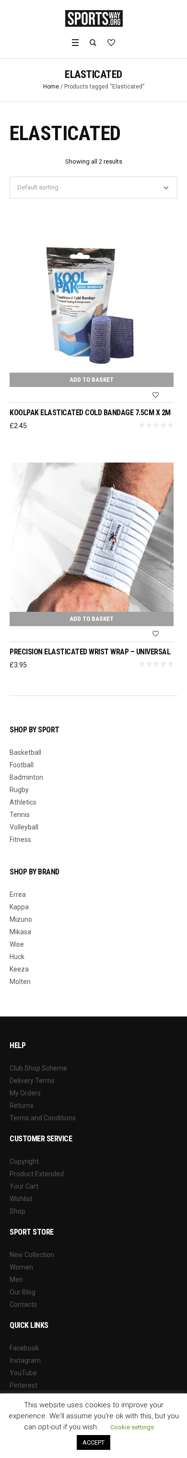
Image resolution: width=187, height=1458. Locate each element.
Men (16, 1279)
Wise (17, 944)
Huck (17, 957)
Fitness (20, 839)
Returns (22, 1105)
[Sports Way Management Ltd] (94, 18)
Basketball (25, 752)
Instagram (25, 1360)
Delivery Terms (32, 1080)
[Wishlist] (156, 395)
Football (22, 765)
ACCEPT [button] (93, 1442)
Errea (18, 894)
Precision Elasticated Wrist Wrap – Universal (90, 651)
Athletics (23, 802)
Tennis (20, 814)
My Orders (25, 1093)
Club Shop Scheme (38, 1068)
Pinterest (23, 1385)
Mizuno (21, 919)
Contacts (23, 1304)
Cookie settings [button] (132, 1427)
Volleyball (24, 827)
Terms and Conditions (43, 1118)
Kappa (19, 907)
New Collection (32, 1255)
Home (51, 86)
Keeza (19, 969)
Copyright (24, 1161)
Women (21, 1267)
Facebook (24, 1348)
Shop (17, 1211)
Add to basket (92, 379)
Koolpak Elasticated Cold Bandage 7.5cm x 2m (90, 412)
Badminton (26, 777)
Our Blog (22, 1292)
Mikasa (20, 932)
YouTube (23, 1373)
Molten (20, 981)
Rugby (19, 790)
